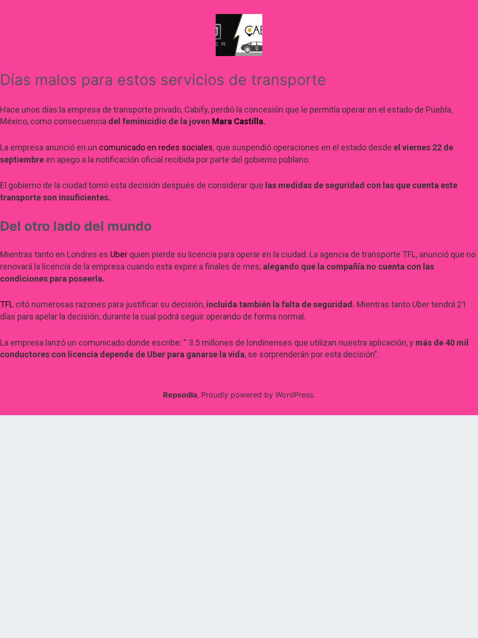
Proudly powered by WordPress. (258, 394)
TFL (7, 304)
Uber (118, 254)
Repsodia (180, 394)
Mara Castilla (237, 121)
